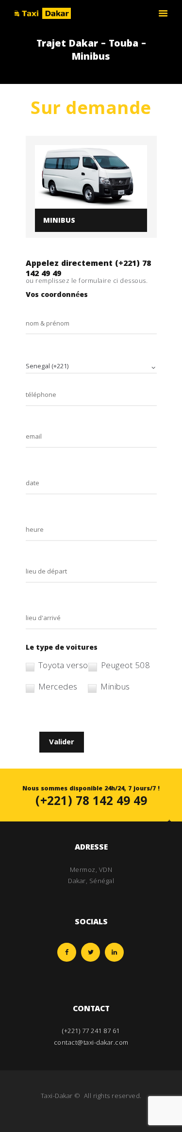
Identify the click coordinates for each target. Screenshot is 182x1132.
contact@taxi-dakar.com (91, 1042)
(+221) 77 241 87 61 (91, 1030)
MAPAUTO (91, 1106)
